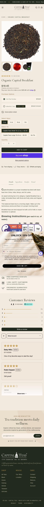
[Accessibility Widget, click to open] (40, 253)
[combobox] (5, 251)
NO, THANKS (22, 271)
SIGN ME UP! (22, 266)
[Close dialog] (42, 233)
